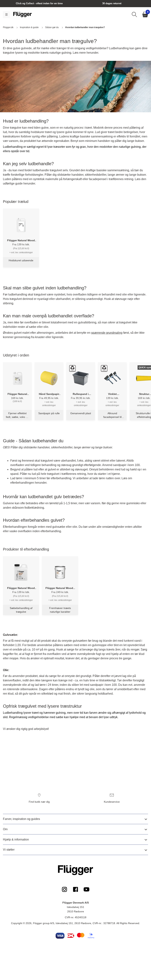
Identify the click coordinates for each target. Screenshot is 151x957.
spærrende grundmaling (106, 332)
